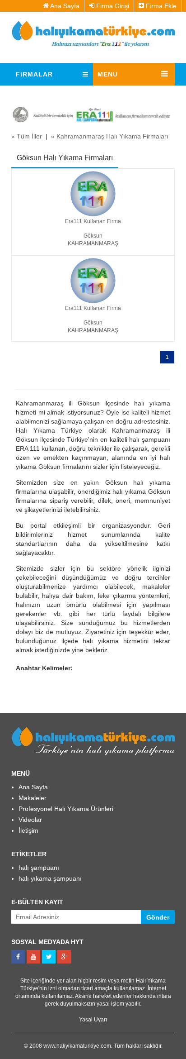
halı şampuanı (39, 867)
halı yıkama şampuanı (50, 878)
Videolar (30, 819)
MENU (108, 74)
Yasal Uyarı (93, 1019)
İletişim (28, 830)
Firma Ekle (160, 6)
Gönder (157, 917)
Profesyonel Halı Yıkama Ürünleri (66, 808)
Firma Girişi (111, 6)
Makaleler (32, 797)
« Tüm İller (26, 136)
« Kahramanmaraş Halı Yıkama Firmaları (109, 136)
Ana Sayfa (64, 6)
